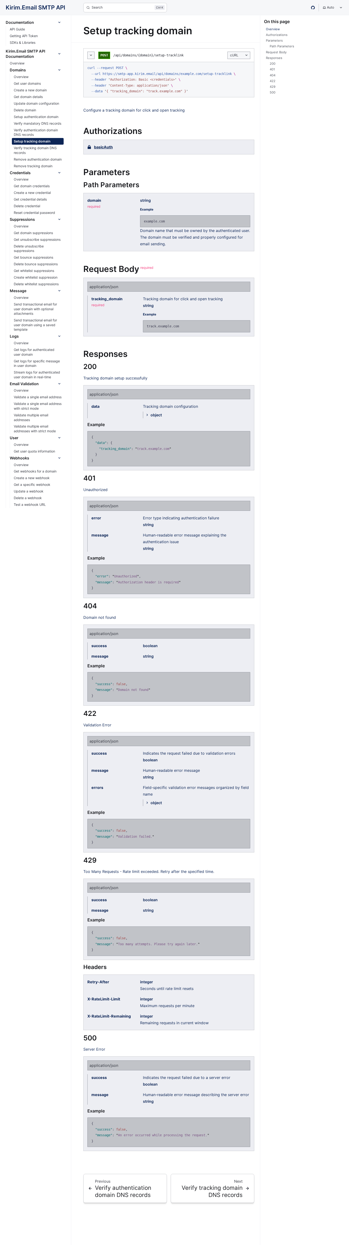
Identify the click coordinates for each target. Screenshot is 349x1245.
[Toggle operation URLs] (90, 55)
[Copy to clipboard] (248, 68)
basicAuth (103, 147)
